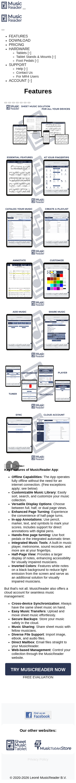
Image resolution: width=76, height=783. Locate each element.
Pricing (16, 45)
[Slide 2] (9, 102)
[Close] (2, 29)
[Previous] (7, 466)
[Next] (13, 466)
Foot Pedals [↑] (27, 60)
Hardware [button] (19, 49)
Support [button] (17, 65)
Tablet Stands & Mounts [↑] (36, 57)
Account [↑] (20, 81)
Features (18, 36)
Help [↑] (21, 69)
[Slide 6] (25, 102)
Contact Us (24, 72)
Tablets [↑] (23, 53)
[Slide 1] (5, 102)
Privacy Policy (38, 759)
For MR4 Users (27, 76)
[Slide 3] (13, 102)
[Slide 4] (17, 102)
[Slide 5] (21, 102)
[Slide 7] (28, 102)
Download (19, 40)
